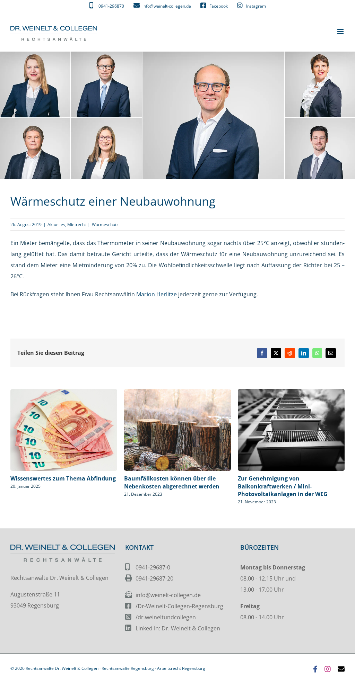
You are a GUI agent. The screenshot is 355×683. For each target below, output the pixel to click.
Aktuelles (56, 224)
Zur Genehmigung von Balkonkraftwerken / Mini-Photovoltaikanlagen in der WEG (283, 486)
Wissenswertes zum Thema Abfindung (63, 478)
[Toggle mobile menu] (341, 31)
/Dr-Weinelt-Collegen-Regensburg (179, 606)
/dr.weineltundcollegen (166, 617)
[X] (276, 353)
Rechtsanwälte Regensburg (128, 668)
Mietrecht (76, 224)
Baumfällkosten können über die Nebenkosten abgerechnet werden (171, 482)
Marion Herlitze (156, 294)
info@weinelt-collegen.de (168, 595)
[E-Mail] (331, 353)
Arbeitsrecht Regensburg (181, 668)
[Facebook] (262, 353)
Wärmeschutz (105, 224)
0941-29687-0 (153, 567)
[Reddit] (290, 353)
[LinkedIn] (304, 353)
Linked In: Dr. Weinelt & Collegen (178, 628)
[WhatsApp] (317, 353)
